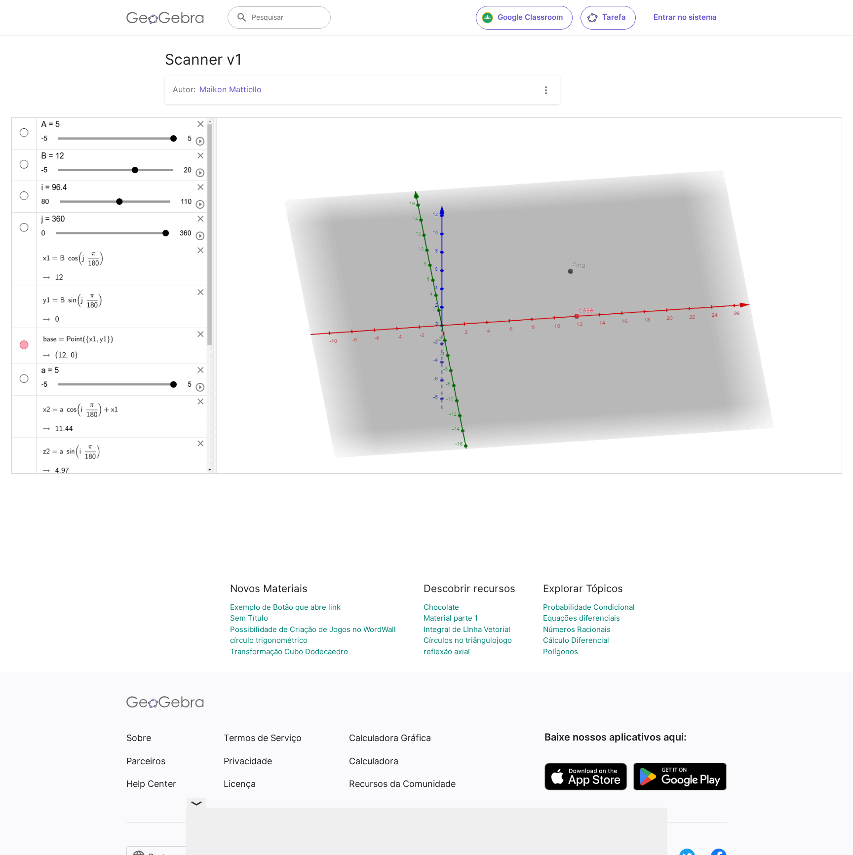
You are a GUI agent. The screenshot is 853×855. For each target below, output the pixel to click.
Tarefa (614, 17)
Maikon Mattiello (230, 89)
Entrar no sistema (685, 17)
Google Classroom (530, 17)
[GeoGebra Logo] (165, 18)
